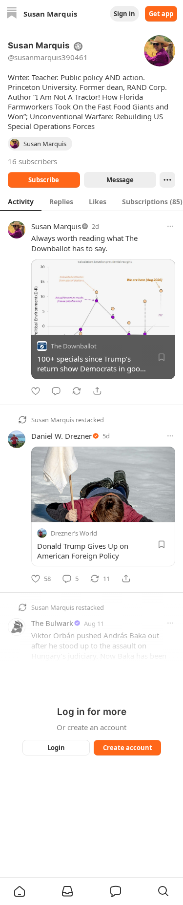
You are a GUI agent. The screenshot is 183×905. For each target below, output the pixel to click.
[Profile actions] (167, 180)
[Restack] (76, 391)
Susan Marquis (56, 226)
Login (56, 747)
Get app (161, 13)
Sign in (124, 13)
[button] (19, 891)
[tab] (20, 201)
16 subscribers (32, 161)
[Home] (12, 14)
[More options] (170, 226)
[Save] (161, 357)
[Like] (35, 391)
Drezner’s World (74, 533)
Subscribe (43, 179)
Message (119, 179)
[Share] (97, 391)
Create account (127, 747)
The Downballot (74, 346)
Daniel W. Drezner (61, 436)
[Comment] (56, 391)
